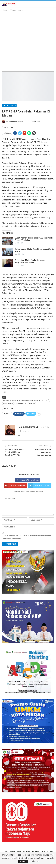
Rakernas (32, 403)
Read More (34, 861)
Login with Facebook (30, 480)
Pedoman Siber (23, 851)
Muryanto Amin (8, 403)
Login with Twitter (42, 485)
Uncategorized (9, 105)
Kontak (50, 851)
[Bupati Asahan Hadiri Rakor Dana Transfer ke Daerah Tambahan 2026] (7, 241)
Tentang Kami (9, 851)
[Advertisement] (28, 41)
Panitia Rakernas (21, 403)
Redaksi (35, 851)
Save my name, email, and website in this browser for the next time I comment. (27, 537)
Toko (42, 851)
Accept (23, 861)
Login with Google (17, 485)
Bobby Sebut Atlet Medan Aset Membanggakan (43, 452)
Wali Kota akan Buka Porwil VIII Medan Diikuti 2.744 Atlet (14, 452)
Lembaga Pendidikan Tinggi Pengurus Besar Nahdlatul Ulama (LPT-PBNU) (26, 400)
